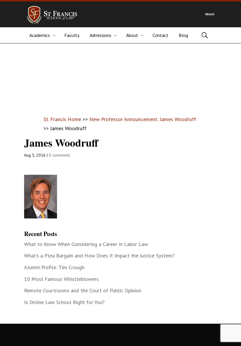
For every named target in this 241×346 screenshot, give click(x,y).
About (210, 14)
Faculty (71, 35)
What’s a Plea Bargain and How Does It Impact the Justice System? (99, 255)
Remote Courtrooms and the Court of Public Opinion (82, 290)
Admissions (100, 35)
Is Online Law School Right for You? (64, 302)
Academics (39, 35)
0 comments (59, 155)
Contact (160, 35)
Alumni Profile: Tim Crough (54, 267)
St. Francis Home (62, 119)
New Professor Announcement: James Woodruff (142, 119)
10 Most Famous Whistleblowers (61, 279)
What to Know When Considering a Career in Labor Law (86, 244)
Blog (183, 35)
